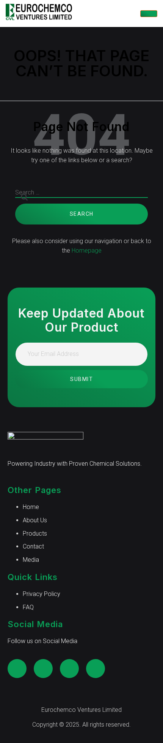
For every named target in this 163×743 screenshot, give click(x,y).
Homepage (87, 250)
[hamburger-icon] (148, 13)
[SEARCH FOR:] (81, 196)
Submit (81, 379)
